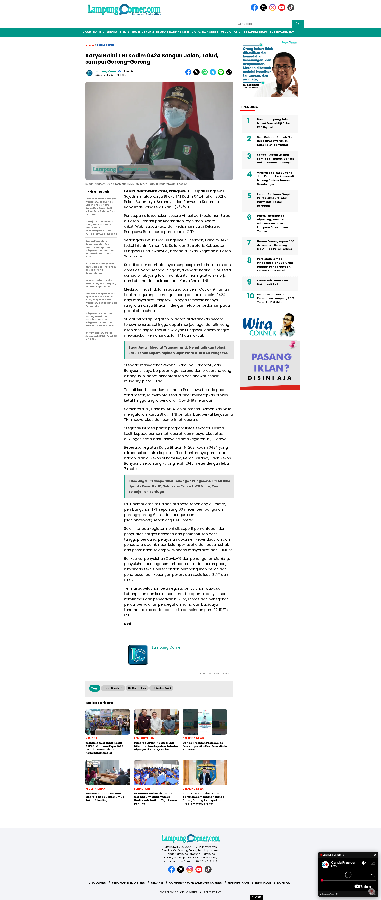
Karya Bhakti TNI (113, 688)
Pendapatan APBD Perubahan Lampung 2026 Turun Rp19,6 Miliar (276, 298)
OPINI (237, 32)
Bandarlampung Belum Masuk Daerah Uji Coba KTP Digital (273, 123)
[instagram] (273, 10)
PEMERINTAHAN (142, 32)
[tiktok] (291, 10)
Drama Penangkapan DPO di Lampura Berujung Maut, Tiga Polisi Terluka (275, 245)
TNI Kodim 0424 (161, 688)
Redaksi (157, 883)
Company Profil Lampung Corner (195, 883)
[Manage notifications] (371, 891)
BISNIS (124, 32)
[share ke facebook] (189, 74)
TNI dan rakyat (137, 688)
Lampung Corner (106, 71)
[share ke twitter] (197, 74)
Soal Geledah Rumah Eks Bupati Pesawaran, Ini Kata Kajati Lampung (274, 141)
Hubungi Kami (238, 883)
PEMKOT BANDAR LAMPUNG (176, 32)
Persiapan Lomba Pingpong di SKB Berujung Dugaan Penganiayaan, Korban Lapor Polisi (275, 265)
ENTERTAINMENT (282, 32)
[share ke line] (222, 74)
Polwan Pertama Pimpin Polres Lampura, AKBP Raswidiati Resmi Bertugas (274, 200)
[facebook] (255, 10)
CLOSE (256, 897)
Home (86, 32)
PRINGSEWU (105, 45)
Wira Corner (208, 32)
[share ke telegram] (214, 74)
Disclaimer (97, 883)
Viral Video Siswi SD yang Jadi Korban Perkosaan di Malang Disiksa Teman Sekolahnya (275, 178)
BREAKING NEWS (255, 32)
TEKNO (226, 32)
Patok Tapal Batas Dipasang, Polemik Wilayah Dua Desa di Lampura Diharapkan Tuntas (272, 223)
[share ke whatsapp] (205, 74)
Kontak (283, 883)
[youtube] (282, 10)
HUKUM (112, 32)
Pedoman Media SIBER (128, 883)
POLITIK (98, 32)
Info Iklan (263, 883)
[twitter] (264, 10)
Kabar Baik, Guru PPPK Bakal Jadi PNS (273, 282)
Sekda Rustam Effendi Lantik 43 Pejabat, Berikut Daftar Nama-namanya (275, 158)
